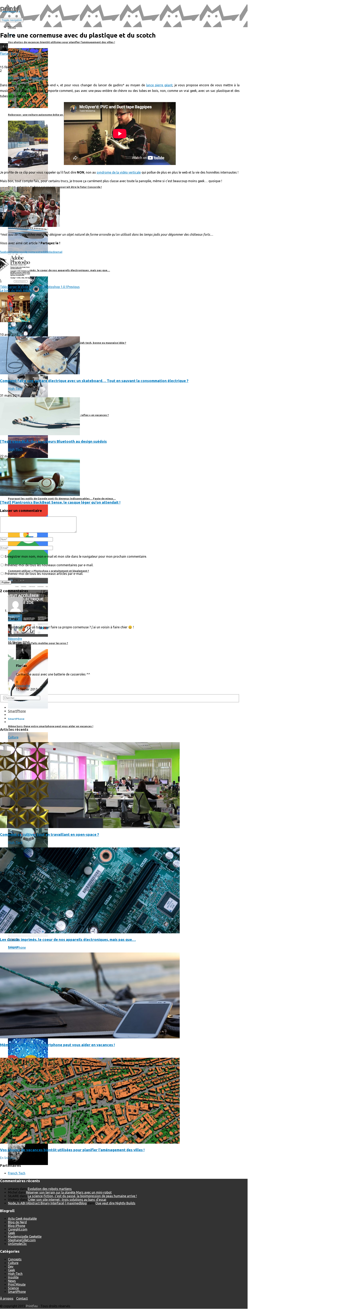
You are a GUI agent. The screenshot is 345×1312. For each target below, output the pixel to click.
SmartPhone (17, 947)
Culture (13, 737)
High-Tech (15, 388)
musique (35, 77)
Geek (11, 328)
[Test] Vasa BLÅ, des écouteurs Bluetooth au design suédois (53, 441)
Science (13, 1288)
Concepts (15, 1259)
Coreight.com (17, 1229)
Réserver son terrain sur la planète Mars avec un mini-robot (69, 1192)
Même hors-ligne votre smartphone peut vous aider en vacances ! (57, 1045)
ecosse (13, 77)
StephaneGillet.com (22, 1240)
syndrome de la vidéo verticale (119, 172)
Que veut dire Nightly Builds (115, 1203)
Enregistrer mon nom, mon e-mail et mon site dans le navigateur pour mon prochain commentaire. (76, 556)
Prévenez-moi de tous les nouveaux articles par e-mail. (44, 573)
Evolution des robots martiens (50, 1189)
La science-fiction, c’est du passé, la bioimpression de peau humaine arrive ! (82, 1196)
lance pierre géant (159, 85)
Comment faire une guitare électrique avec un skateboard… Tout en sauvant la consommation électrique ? (94, 381)
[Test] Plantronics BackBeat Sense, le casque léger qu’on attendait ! (60, 502)
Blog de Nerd (17, 1222)
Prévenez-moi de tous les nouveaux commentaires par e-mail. (49, 565)
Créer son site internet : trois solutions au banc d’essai (67, 1199)
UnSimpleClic (17, 1243)
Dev (10, 1266)
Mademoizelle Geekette (25, 1236)
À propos (6, 1298)
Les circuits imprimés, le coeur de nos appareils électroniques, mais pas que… (68, 940)
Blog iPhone (16, 1226)
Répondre (15, 639)
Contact (22, 1298)
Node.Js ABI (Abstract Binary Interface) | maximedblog (47, 1203)
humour (23, 77)
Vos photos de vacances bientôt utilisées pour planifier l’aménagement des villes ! (72, 1150)
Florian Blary (9, 53)
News (12, 1053)
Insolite (13, 1277)
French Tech (16, 1173)
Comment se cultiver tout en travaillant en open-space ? (49, 834)
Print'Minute (17, 60)
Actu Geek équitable (22, 1218)
